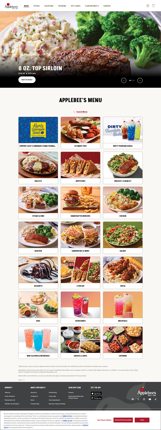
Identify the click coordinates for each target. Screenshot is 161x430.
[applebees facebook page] (133, 399)
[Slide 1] (130, 80)
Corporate (52, 396)
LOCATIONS (48, 6)
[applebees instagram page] (144, 399)
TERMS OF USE (67, 416)
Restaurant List (10, 400)
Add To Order (27, 79)
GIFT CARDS (75, 6)
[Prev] (123, 80)
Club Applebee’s (92, 6)
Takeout (7, 392)
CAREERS (107, 6)
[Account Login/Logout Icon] (148, 5)
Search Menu (81, 112)
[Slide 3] (133, 80)
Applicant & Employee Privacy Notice (75, 397)
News (32, 400)
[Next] (140, 80)
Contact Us (34, 396)
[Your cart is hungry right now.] (153, 5)
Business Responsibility (57, 404)
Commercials (35, 404)
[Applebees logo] (11, 5)
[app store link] (96, 393)
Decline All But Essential (123, 420)
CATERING (62, 6)
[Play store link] (96, 398)
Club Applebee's (54, 400)
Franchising (53, 392)
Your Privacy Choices (104, 420)
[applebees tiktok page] (154, 399)
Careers (71, 392)
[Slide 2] (131, 80)
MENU (26, 6)
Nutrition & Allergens (12, 404)
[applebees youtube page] (150, 399)
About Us (34, 392)
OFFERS (36, 6)
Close (142, 420)
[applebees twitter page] (138, 399)
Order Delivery (10, 396)
